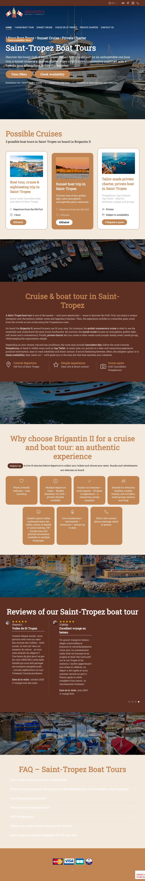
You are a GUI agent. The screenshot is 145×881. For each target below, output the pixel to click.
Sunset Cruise (44, 27)
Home (9, 27)
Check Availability (52, 74)
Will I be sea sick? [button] (22, 816)
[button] (112, 3)
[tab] (129, 701)
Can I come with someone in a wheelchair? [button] (38, 780)
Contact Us (107, 27)
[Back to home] (26, 12)
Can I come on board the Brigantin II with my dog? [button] (43, 835)
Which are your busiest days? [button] (29, 807)
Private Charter (89, 27)
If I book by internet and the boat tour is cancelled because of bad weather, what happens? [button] (69, 789)
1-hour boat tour (24, 27)
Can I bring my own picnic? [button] (28, 798)
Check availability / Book (19, 40)
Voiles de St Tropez (66, 27)
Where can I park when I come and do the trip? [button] (41, 826)
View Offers (19, 74)
